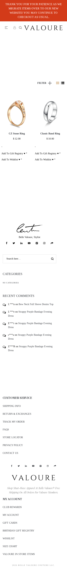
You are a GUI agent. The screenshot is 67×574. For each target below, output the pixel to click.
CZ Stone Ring (17, 133)
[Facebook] (6, 243)
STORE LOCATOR (13, 437)
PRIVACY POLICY (13, 445)
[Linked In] (21, 243)
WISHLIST (9, 538)
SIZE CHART (10, 546)
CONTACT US (10, 453)
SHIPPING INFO (12, 406)
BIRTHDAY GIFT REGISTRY (18, 530)
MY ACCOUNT (11, 515)
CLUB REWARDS (12, 507)
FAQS (6, 429)
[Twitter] (14, 243)
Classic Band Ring (50, 133)
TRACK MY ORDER (14, 421)
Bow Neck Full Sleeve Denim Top (36, 304)
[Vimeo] (37, 243)
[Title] (52, 243)
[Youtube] (29, 243)
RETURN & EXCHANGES (17, 414)
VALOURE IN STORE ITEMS (19, 554)
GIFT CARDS (10, 522)
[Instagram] (44, 243)
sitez (2, 571)
